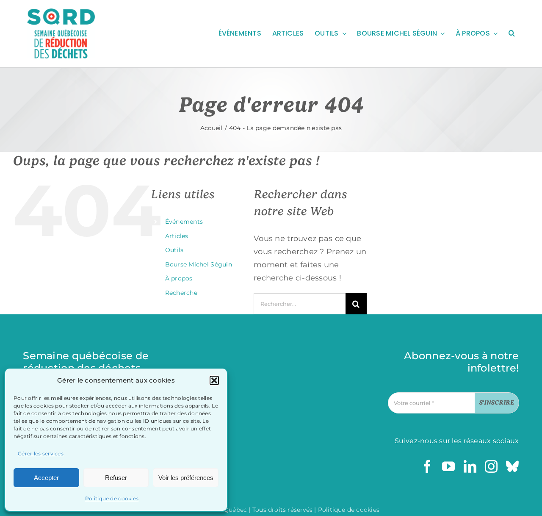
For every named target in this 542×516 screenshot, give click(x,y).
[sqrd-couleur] (61, 12)
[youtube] (448, 466)
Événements (184, 221)
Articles (176, 236)
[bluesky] (512, 466)
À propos (179, 278)
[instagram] (491, 466)
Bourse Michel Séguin (198, 264)
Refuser (116, 477)
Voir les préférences (185, 477)
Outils (174, 250)
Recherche (181, 293)
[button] (214, 380)
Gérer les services (41, 453)
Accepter (46, 477)
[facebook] (427, 466)
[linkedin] (470, 466)
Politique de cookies (111, 498)
